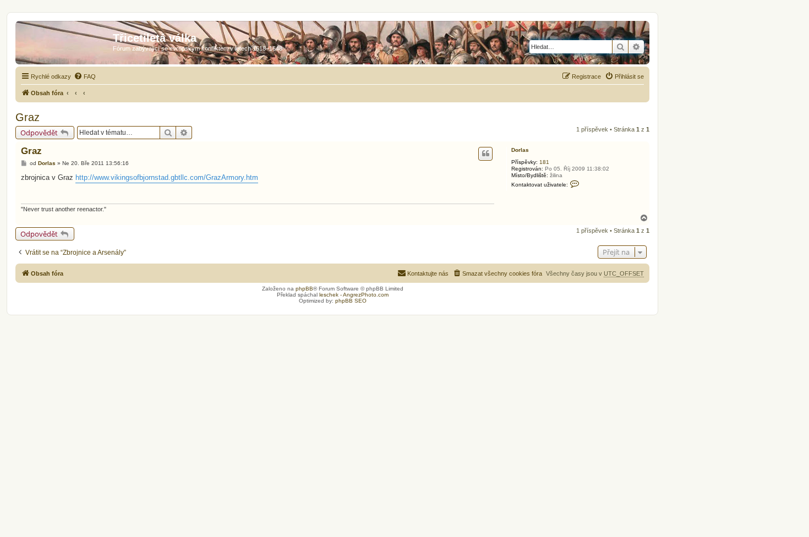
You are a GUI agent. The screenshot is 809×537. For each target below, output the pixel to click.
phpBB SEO (351, 301)
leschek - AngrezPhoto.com (354, 295)
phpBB (304, 289)
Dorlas (520, 150)
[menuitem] (85, 76)
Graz (27, 117)
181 (544, 162)
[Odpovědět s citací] (485, 153)
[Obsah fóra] (65, 41)
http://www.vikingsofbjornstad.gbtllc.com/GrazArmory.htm (166, 177)
